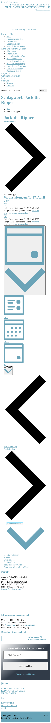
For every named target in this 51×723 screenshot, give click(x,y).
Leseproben (12, 41)
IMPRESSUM (7, 703)
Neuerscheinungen (15, 39)
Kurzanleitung (18, 61)
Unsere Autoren (13, 44)
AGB (3, 708)
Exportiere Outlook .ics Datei (16, 567)
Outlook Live (9, 562)
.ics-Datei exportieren (13, 565)
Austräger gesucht (14, 71)
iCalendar (8, 557)
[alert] (25, 208)
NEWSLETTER (16, 5)
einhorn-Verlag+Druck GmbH (25, 29)
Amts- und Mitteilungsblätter (13, 49)
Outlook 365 (9, 560)
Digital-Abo (12, 54)
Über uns (5, 81)
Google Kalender (11, 555)
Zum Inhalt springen (9, 2)
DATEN (12, 7)
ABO (28, 5)
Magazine (5, 73)
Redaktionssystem (14, 58)
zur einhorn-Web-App (16, 56)
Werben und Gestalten (10, 76)
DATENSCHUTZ (9, 705)
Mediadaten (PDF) (15, 68)
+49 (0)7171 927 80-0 (42, 8)
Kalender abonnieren (15, 524)
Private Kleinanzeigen (16, 63)
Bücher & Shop (8, 34)
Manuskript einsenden (16, 46)
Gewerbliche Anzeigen (16, 66)
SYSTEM (33, 7)
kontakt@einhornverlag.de (12, 589)
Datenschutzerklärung (25, 674)
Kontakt (10, 83)
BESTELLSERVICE (39, 5)
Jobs (3, 78)
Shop (9, 36)
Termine (10, 85)
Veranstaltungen (11, 121)
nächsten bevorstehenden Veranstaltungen (21, 211)
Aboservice (11, 51)
